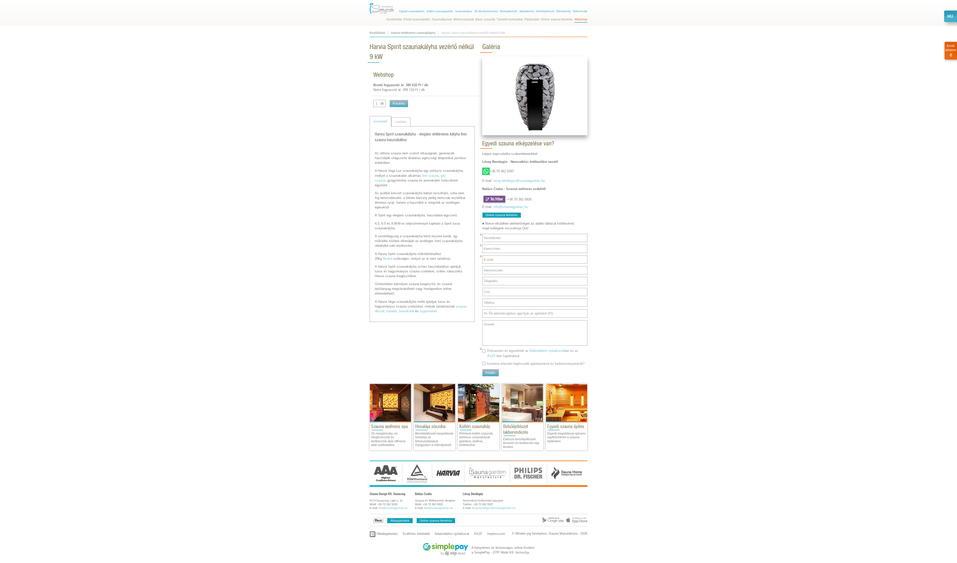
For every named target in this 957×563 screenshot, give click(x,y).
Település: (491, 281)
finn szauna (430, 176)
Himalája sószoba (430, 426)
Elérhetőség (563, 11)
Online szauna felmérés (557, 19)
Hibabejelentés (387, 534)
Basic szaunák (485, 19)
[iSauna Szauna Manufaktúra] (382, 8)
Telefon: (489, 303)
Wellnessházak (463, 19)
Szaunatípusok (442, 19)
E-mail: (489, 259)
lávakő (387, 258)
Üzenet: (489, 324)
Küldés (490, 373)
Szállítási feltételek (416, 534)
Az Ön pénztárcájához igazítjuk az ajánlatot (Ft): (519, 313)
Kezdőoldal (394, 19)
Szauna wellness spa (389, 426)
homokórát (406, 311)
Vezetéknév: (493, 238)
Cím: (487, 292)
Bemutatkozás (508, 11)
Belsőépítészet (545, 11)
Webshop (580, 19)
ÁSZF (491, 356)
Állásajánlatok (399, 520)
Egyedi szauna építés (565, 426)
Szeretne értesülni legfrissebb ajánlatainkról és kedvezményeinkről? (535, 364)
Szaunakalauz (463, 11)
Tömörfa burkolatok (510, 19)
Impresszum (496, 534)
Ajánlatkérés (526, 11)
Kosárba (399, 103)
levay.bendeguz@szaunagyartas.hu (519, 181)
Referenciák (580, 11)
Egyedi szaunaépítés (412, 11)
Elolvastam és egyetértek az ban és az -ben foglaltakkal (532, 353)
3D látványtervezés (486, 11)
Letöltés (401, 122)
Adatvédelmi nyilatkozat (546, 351)
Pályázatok (531, 19)
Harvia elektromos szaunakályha (413, 33)
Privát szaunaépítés (416, 19)
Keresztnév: (492, 248)
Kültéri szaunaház (474, 426)
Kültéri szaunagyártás (440, 11)
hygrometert (428, 311)
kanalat (392, 311)
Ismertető (380, 121)
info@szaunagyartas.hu (510, 207)
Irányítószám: (494, 270)
